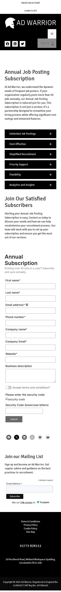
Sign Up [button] (47, 43)
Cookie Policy (30, 528)
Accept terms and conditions (31, 387)
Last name (12, 292)
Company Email (16, 341)
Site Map (30, 532)
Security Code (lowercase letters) (26, 405)
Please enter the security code (25, 394)
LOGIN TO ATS (30, 11)
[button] (30, 133)
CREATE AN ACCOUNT (30, 3)
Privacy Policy (31, 525)
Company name (16, 329)
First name (12, 280)
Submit (14, 419)
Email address (15, 304)
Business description (18, 366)
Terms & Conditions (30, 521)
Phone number (15, 317)
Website (11, 353)
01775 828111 (30, 546)
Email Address (14, 483)
